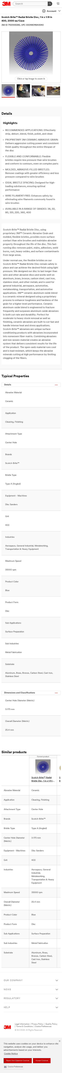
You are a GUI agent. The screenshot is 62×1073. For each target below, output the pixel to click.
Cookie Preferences (43, 1026)
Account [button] (51, 11)
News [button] (7, 989)
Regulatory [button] (12, 998)
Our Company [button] (13, 980)
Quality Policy (51, 1024)
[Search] (50, 4)
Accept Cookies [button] (42, 1061)
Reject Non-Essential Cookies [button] (17, 1061)
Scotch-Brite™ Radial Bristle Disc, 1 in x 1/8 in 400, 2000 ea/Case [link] (42, 780)
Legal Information (22, 1024)
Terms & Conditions (24, 1026)
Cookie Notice (11, 1054)
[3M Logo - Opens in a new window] (6, 4)
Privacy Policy (37, 1024)
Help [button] (7, 1007)
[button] (13, 1066)
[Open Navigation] (58, 4)
